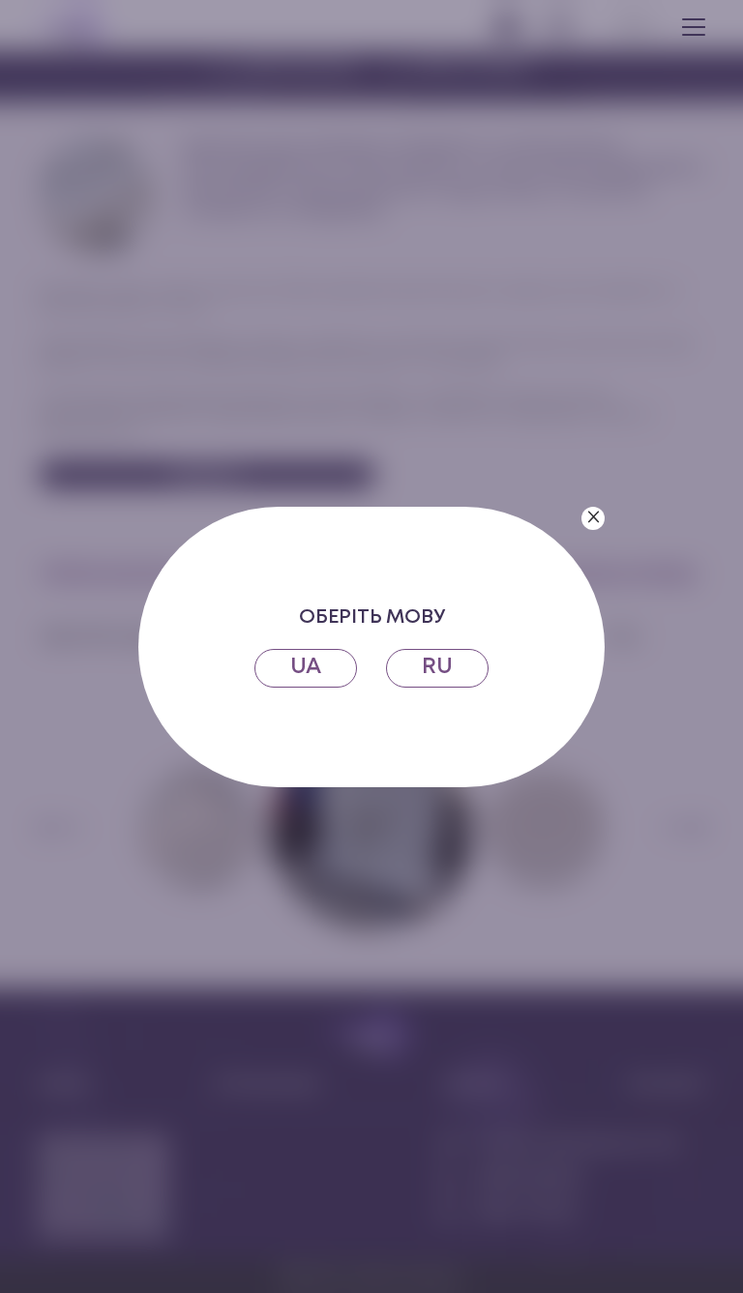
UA (305, 667)
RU (437, 667)
